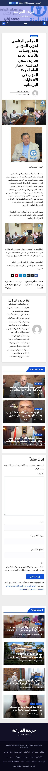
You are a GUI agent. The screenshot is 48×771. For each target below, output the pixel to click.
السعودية (26, 766)
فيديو (5, 761)
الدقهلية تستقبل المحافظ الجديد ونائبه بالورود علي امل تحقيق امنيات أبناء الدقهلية (24, 415)
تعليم (22, 761)
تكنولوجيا (19, 757)
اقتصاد (39, 650)
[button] (8, 23)
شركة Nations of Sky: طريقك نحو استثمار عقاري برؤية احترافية (27, 656)
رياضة (25, 757)
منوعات (34, 761)
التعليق (41, 474)
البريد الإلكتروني (37, 536)
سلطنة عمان (38, 624)
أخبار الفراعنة (34, 36)
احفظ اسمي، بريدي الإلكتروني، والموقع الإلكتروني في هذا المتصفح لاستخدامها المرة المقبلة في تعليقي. (24, 568)
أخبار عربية (39, 757)
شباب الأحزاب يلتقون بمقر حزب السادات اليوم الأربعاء (34, 284)
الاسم (41, 522)
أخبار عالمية (18, 752)
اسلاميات (27, 752)
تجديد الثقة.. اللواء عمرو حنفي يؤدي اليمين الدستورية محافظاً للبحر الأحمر (25, 440)
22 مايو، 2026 (35, 634)
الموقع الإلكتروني (37, 549)
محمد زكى (26, 419)
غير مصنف (38, 703)
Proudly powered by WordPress (17, 745)
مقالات (32, 703)
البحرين (33, 766)
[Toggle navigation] (25, 23)
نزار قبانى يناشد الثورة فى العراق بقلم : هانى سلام (13, 284)
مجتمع (12, 757)
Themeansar (24, 747)
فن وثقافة (42, 761)
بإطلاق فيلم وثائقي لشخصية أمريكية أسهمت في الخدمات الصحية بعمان (25, 630)
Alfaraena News (13, 761)
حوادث (31, 757)
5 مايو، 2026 (36, 687)
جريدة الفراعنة (24, 11)
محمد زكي (34, 752)
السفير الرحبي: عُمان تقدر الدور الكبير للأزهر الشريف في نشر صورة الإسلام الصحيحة (24, 683)
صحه (7, 757)
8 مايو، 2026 (36, 661)
